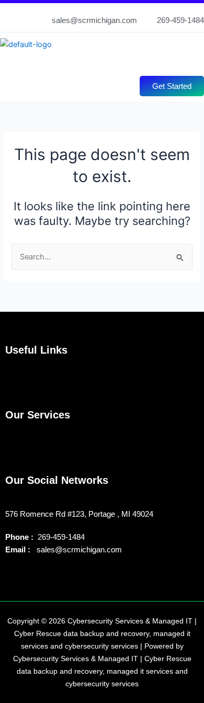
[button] (96, 61)
